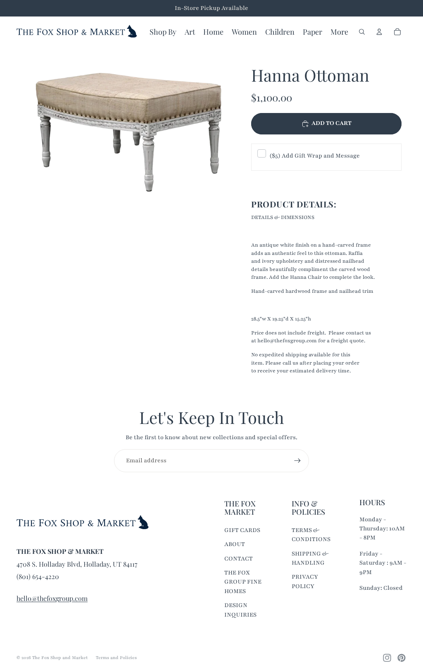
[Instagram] (387, 658)
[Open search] (362, 32)
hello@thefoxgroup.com (52, 598)
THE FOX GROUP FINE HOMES (242, 582)
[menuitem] (339, 31)
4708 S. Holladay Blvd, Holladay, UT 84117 (77, 564)
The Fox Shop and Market (60, 658)
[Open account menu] (379, 32)
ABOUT (234, 544)
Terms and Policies (116, 658)
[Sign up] (297, 461)
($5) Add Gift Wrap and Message (314, 156)
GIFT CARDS (242, 530)
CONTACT (238, 559)
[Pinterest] (401, 658)
